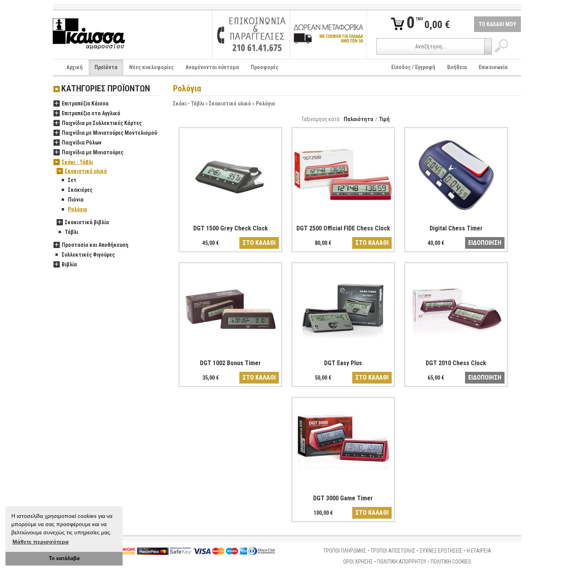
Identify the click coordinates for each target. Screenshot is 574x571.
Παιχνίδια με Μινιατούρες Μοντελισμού (109, 133)
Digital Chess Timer (456, 228)
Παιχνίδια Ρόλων (82, 142)
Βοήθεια (457, 67)
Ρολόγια (265, 103)
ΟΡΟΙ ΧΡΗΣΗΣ (358, 562)
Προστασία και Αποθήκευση (95, 245)
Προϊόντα (106, 67)
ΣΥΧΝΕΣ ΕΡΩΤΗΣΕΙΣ (441, 551)
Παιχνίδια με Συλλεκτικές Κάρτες (102, 123)
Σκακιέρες (80, 190)
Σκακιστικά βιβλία (87, 222)
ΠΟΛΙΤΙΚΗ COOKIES (451, 562)
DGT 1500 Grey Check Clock (230, 228)
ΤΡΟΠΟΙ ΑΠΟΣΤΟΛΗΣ (393, 551)
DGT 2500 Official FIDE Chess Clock (343, 228)
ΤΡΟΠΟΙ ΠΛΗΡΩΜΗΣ (344, 551)
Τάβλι (71, 232)
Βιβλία (69, 264)
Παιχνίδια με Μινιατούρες (92, 152)
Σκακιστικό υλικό (230, 103)
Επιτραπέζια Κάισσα (85, 103)
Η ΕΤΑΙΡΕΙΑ (479, 551)
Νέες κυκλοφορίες (151, 67)
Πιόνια (76, 199)
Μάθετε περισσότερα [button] (40, 542)
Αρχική (74, 67)
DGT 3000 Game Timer (343, 498)
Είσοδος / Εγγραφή (413, 67)
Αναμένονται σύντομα (212, 67)
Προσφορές (264, 67)
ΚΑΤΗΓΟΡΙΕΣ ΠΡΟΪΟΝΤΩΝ (105, 88)
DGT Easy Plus (343, 363)
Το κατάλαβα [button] (64, 558)
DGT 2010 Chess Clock (456, 363)
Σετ (72, 180)
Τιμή (384, 119)
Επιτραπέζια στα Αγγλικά (91, 113)
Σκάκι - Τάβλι (188, 103)
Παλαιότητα (358, 119)
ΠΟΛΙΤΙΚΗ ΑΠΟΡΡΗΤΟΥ (401, 562)
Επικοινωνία (493, 67)
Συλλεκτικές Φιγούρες (88, 255)
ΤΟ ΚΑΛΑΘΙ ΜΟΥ (497, 24)
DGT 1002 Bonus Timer (230, 363)
